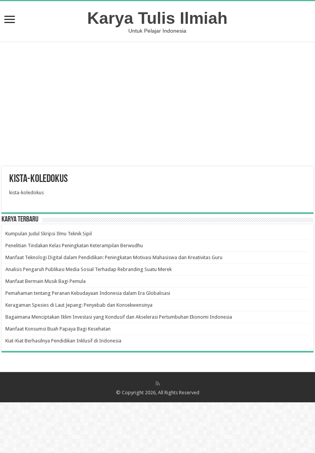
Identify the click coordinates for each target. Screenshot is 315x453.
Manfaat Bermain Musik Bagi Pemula (45, 281)
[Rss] (158, 383)
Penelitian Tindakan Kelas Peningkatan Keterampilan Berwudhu (74, 245)
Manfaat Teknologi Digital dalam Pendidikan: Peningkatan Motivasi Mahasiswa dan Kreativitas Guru (113, 257)
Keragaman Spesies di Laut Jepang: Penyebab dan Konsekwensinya (79, 305)
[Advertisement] (157, 105)
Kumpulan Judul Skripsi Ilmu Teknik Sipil (48, 233)
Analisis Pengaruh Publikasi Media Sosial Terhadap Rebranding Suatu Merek (88, 269)
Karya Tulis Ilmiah (157, 18)
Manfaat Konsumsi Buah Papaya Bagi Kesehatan (58, 329)
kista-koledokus (26, 192)
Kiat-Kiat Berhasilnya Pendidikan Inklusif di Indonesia (63, 341)
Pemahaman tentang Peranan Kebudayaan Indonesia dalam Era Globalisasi (87, 293)
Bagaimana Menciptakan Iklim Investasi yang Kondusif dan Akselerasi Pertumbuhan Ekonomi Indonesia (118, 317)
